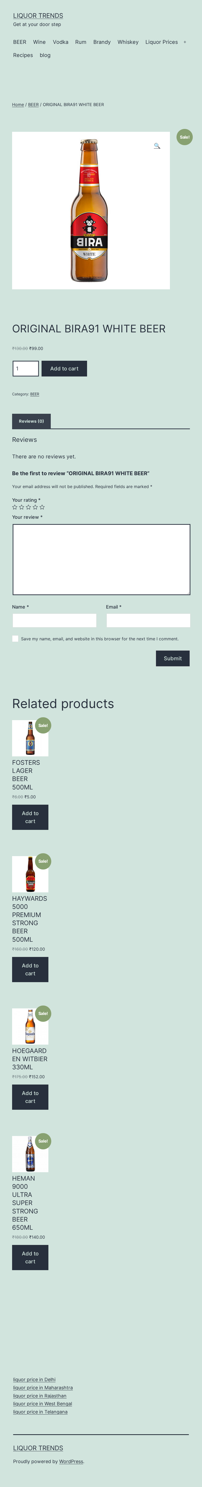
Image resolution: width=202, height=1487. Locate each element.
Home (18, 104)
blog (45, 55)
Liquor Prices (161, 42)
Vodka (60, 42)
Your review (27, 517)
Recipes (23, 55)
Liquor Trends (38, 15)
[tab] (31, 421)
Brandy (102, 42)
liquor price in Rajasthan (40, 1396)
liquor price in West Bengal (42, 1403)
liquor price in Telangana (40, 1412)
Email (114, 607)
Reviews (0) (31, 421)
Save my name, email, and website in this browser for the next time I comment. (100, 638)
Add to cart (64, 368)
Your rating (26, 500)
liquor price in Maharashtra (43, 1387)
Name (20, 607)
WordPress (71, 1461)
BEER (19, 42)
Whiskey (128, 42)
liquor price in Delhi (34, 1379)
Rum (80, 42)
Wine (39, 42)
